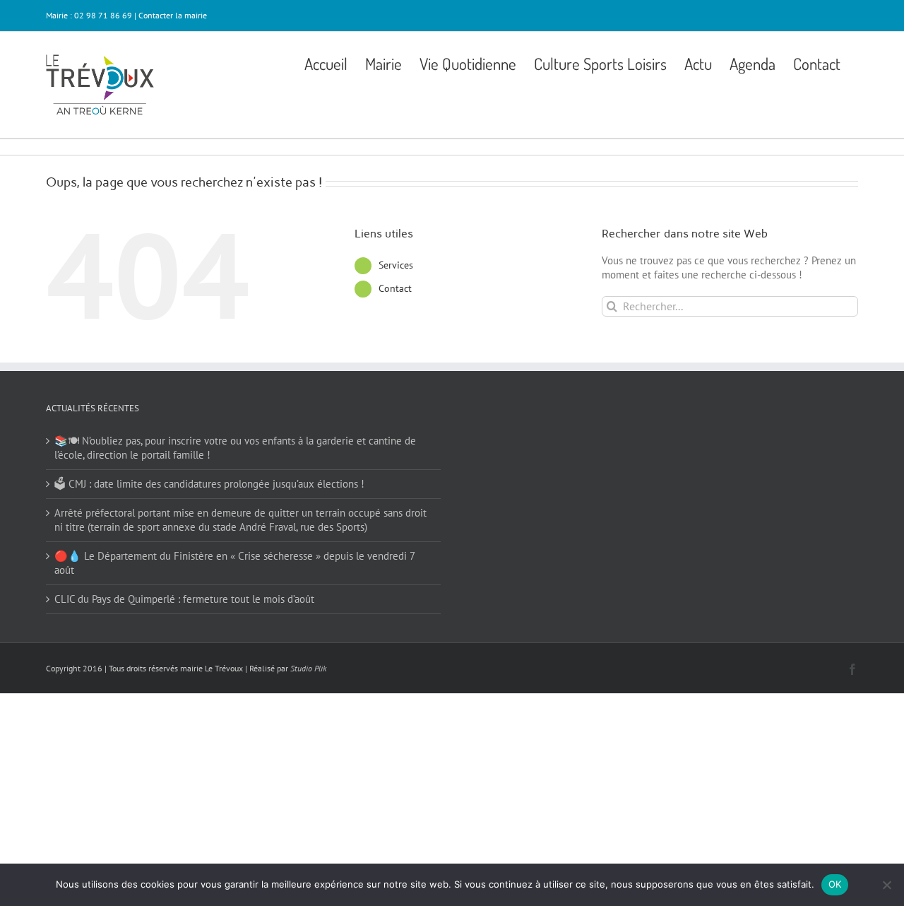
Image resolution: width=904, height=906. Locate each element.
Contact (395, 288)
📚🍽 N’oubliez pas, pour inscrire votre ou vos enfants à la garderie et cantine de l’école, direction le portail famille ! (235, 447)
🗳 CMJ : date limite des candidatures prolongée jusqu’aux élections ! (209, 483)
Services (396, 265)
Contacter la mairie (172, 15)
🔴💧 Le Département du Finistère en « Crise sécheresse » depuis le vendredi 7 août (234, 563)
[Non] (886, 885)
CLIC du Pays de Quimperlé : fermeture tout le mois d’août (184, 599)
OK (835, 884)
